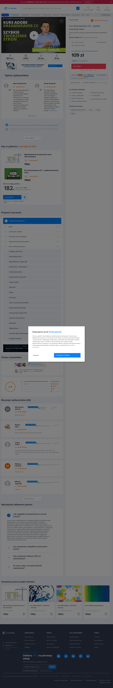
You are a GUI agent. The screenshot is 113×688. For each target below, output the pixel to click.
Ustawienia (36, 355)
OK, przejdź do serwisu (63, 355)
